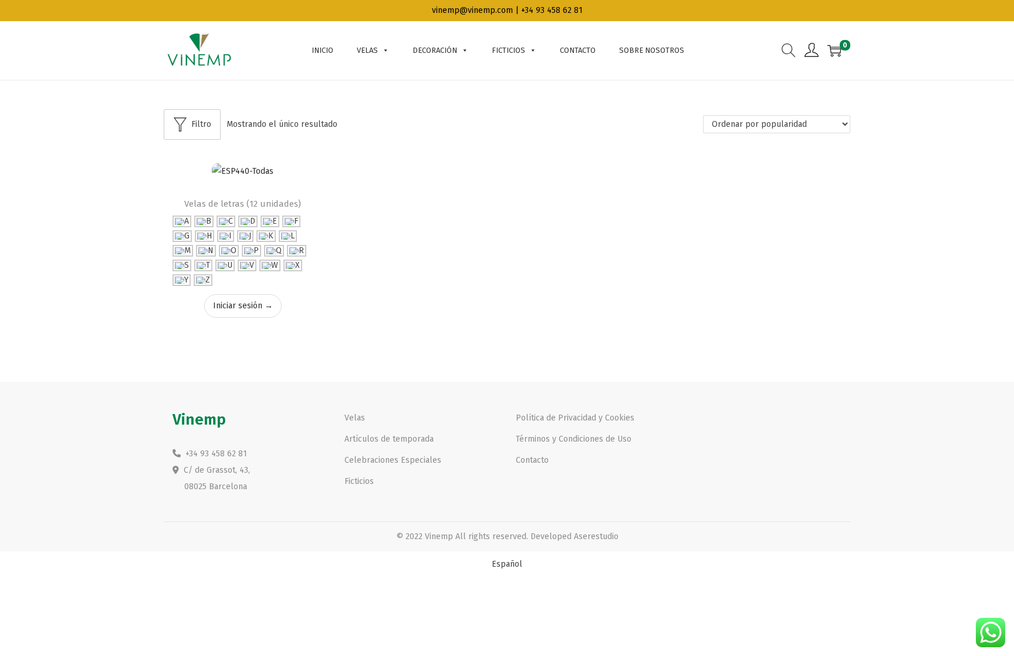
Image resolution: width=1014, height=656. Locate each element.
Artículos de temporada (389, 439)
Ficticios (508, 50)
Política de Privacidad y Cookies (575, 418)
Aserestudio (596, 536)
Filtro (201, 124)
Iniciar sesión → (243, 306)
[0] (834, 50)
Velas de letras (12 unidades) (242, 204)
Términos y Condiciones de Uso (573, 439)
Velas (367, 50)
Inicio (322, 50)
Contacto (578, 50)
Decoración (435, 50)
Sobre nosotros (651, 50)
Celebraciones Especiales (392, 460)
